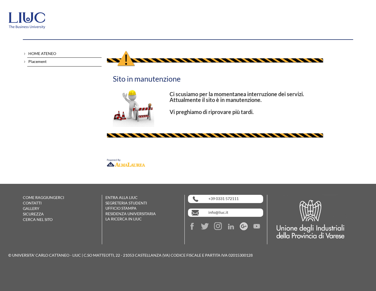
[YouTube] (257, 225)
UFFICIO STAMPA (121, 208)
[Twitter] (207, 225)
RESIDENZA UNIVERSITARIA (130, 213)
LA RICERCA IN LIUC (123, 219)
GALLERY (31, 208)
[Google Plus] (246, 225)
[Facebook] (194, 225)
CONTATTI (32, 203)
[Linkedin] (233, 225)
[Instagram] (220, 225)
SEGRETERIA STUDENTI (126, 203)
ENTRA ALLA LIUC (121, 197)
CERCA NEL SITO (38, 219)
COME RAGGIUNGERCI (43, 197)
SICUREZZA (33, 214)
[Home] (42, 17)
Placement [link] (37, 61)
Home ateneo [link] (42, 53)
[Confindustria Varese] (310, 218)
